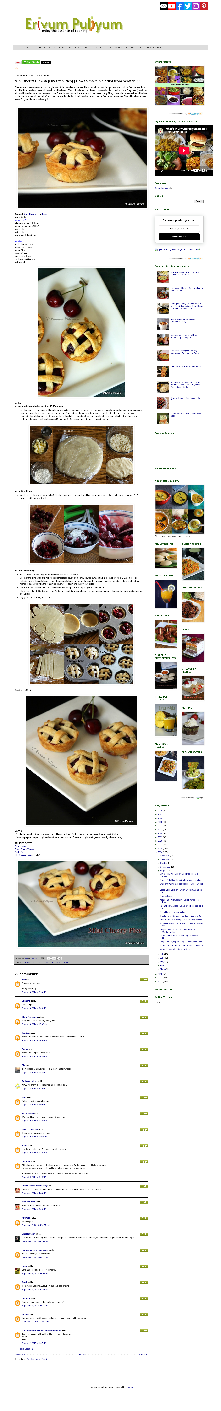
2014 (160, 852)
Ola (23, 1065)
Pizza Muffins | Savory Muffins (173, 912)
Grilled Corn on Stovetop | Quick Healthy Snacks (181, 920)
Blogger (129, 1387)
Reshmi (25, 1314)
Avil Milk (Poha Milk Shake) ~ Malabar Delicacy (183, 320)
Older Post (142, 1354)
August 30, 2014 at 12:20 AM (34, 1153)
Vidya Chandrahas (30, 1129)
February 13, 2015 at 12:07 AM (35, 1322)
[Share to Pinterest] (60, 958)
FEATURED (99, 47)
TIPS (85, 47)
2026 (160, 811)
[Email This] (48, 958)
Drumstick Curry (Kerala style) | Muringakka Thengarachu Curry (185, 352)
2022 (160, 826)
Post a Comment (26, 1349)
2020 (160, 833)
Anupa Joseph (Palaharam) (34, 1186)
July (162, 954)
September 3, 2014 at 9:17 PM (35, 1273)
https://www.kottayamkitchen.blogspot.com (41, 1330)
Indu (24, 979)
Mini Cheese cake (23, 855)
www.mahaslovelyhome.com (35, 1250)
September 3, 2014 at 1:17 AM (35, 1241)
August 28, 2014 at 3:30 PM (34, 1089)
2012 (160, 978)
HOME (18, 47)
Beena (25, 1049)
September (165, 867)
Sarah (24, 1282)
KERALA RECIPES (69, 47)
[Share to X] (54, 958)
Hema (24, 1266)
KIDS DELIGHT (44, 962)
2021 (160, 830)
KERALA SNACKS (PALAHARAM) (186, 367)
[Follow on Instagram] (16, 68)
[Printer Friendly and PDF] (31, 63)
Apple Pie (19, 852)
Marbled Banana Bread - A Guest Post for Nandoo (181, 945)
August (163, 871)
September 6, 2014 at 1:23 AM (35, 1289)
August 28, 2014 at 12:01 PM (34, 1040)
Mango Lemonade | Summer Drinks (175, 949)
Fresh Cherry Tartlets (24, 849)
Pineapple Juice (167, 896)
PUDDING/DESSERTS (60, 962)
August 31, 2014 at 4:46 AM (34, 1193)
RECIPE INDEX (47, 47)
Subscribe (179, 236)
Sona (24, 1097)
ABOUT (30, 47)
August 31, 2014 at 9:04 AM (34, 1209)
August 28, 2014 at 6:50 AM (34, 992)
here (44, 214)
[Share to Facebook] (57, 958)
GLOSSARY (115, 47)
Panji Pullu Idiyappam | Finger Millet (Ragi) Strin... (181, 942)
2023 (160, 822)
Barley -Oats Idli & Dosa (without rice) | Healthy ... (181, 880)
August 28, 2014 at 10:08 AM (34, 1024)
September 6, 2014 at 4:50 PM (35, 1305)
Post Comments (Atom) (37, 1359)
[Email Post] (43, 958)
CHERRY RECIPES (29, 962)
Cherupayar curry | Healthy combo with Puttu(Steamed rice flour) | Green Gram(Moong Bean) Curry (187, 306)
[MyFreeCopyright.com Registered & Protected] (176, 249)
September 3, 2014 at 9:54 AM (35, 1257)
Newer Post (20, 1354)
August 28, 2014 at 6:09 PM (34, 1105)
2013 (160, 974)
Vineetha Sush (28, 1234)
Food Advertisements (176, 114)
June (162, 958)
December (165, 856)
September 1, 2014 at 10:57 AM (36, 1225)
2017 (160, 845)
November (165, 859)
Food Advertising (187, 798)
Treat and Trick (28, 1202)
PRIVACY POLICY (156, 47)
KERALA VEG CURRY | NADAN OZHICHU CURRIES (185, 273)
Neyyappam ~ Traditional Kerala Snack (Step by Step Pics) (185, 336)
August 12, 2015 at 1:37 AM (34, 1343)
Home (82, 1354)
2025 (160, 814)
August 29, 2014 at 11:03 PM (34, 1137)
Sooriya (25, 1033)
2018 (160, 841)
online (157, 1002)
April (162, 965)
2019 (160, 837)
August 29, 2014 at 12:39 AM (34, 1121)
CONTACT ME (134, 47)
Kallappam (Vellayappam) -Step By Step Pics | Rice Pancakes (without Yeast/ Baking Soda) (186, 384)
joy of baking (30, 214)
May (162, 962)
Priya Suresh (28, 1113)
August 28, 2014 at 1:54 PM (34, 1073)
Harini (24, 1145)
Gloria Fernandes (30, 1017)
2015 (160, 848)
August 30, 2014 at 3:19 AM (34, 1177)
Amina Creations (29, 1081)
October (164, 863)
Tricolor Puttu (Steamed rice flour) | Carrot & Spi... (181, 916)
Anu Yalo (26, 1218)
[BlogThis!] (51, 958)
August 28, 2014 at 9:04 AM (34, 1008)
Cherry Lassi (20, 846)
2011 (160, 981)
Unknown (26, 1001)
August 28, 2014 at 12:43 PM (34, 1056)
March (163, 969)
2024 (160, 818)
